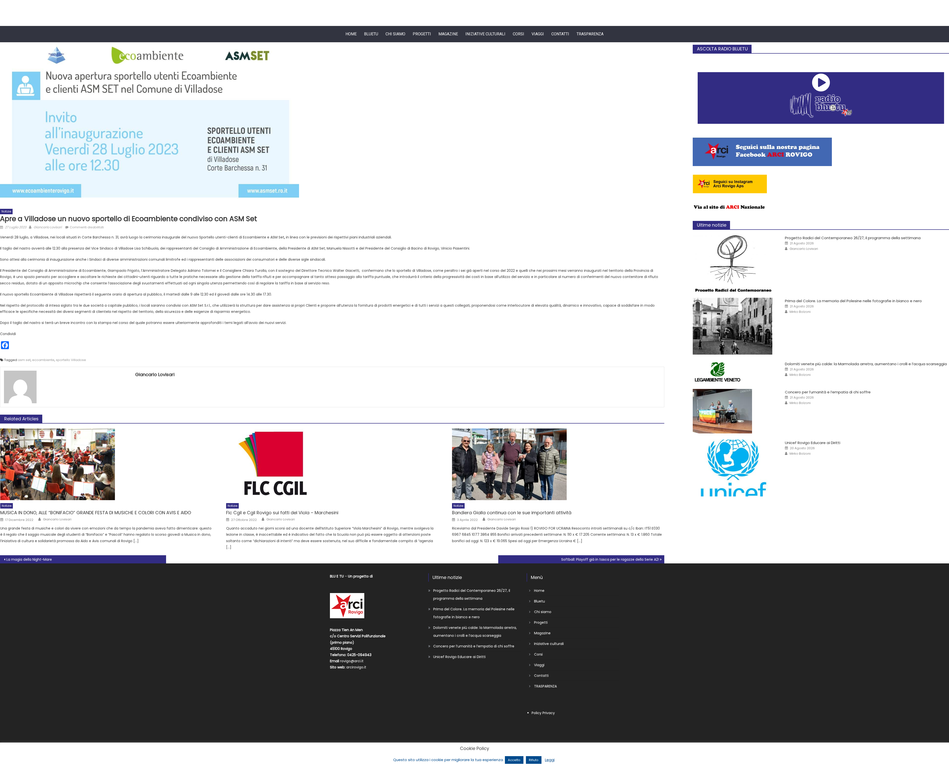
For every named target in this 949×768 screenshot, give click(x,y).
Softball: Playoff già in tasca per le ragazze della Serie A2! (610, 559)
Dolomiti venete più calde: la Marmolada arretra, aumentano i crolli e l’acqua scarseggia (866, 363)
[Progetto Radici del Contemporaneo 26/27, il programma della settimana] (734, 263)
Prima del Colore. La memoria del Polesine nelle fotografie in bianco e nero (853, 300)
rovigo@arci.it (352, 661)
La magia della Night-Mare (29, 559)
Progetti (422, 34)
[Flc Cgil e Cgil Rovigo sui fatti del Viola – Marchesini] (332, 464)
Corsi (518, 34)
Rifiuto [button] (534, 760)
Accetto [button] (514, 760)
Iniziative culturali (485, 34)
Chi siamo (395, 34)
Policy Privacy (543, 712)
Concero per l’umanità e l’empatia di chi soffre (828, 392)
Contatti (560, 34)
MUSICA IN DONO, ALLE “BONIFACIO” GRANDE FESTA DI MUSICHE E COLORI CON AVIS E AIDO (95, 512)
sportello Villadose (71, 360)
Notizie (6, 211)
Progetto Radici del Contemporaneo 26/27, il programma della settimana (853, 237)
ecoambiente (43, 360)
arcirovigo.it (356, 667)
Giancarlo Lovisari (48, 227)
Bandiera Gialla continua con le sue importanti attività (511, 512)
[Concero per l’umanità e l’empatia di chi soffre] (734, 411)
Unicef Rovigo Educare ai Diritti (812, 442)
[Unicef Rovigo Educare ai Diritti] (734, 468)
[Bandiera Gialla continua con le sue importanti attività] (558, 464)
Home (351, 34)
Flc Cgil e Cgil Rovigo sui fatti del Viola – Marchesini (282, 512)
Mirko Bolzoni (800, 312)
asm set (24, 360)
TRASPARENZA (590, 34)
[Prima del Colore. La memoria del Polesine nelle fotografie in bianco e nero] (734, 326)
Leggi (550, 759)
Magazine (448, 34)
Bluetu (371, 34)
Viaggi (538, 34)
